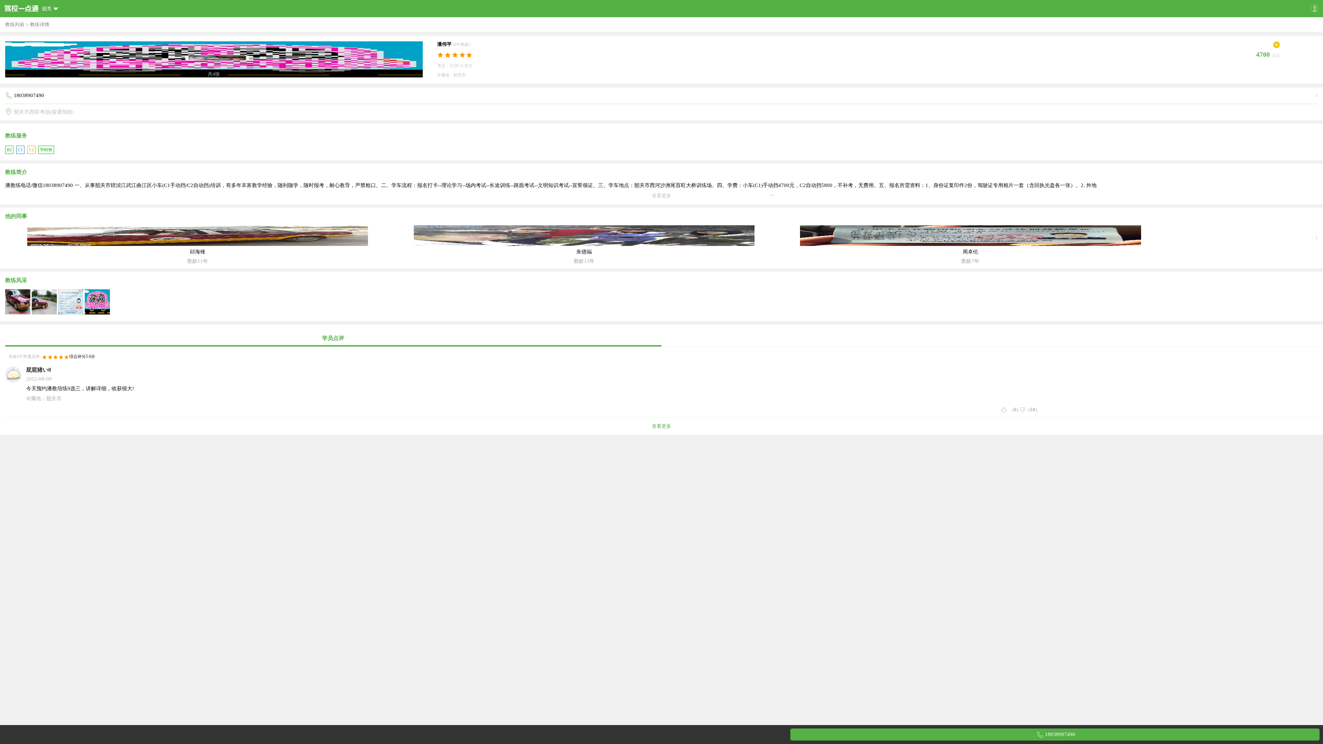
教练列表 (14, 24)
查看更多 (661, 426)
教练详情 (39, 24)
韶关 (47, 8)
